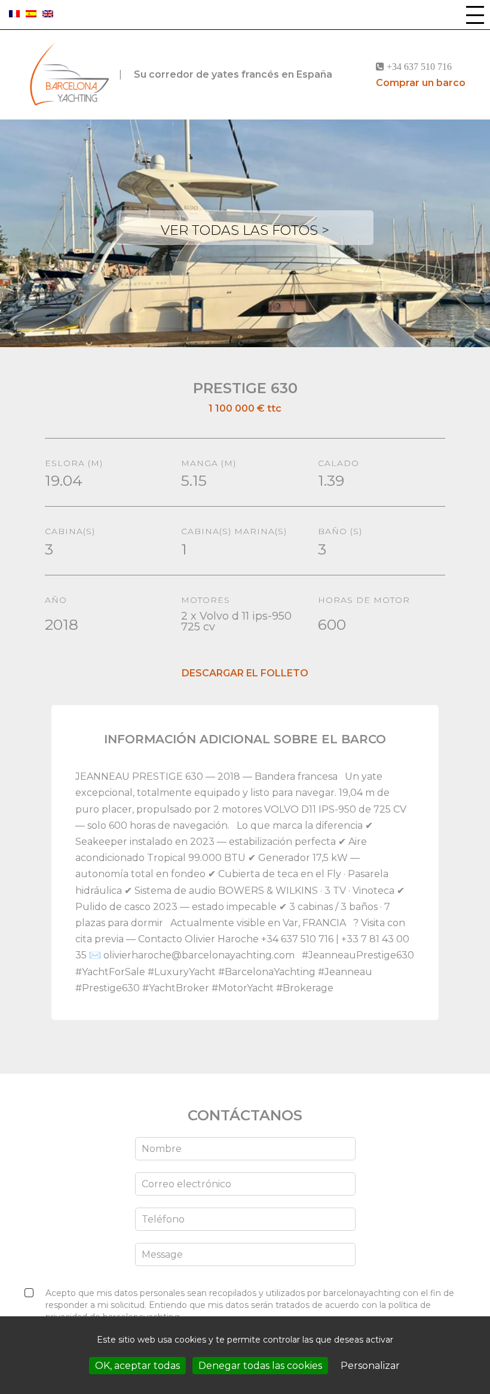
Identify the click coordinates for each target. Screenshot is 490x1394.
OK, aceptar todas (137, 1365)
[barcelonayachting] (68, 75)
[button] (475, 15)
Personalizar (370, 1365)
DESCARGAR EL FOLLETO (245, 673)
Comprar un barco (421, 82)
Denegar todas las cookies (260, 1365)
